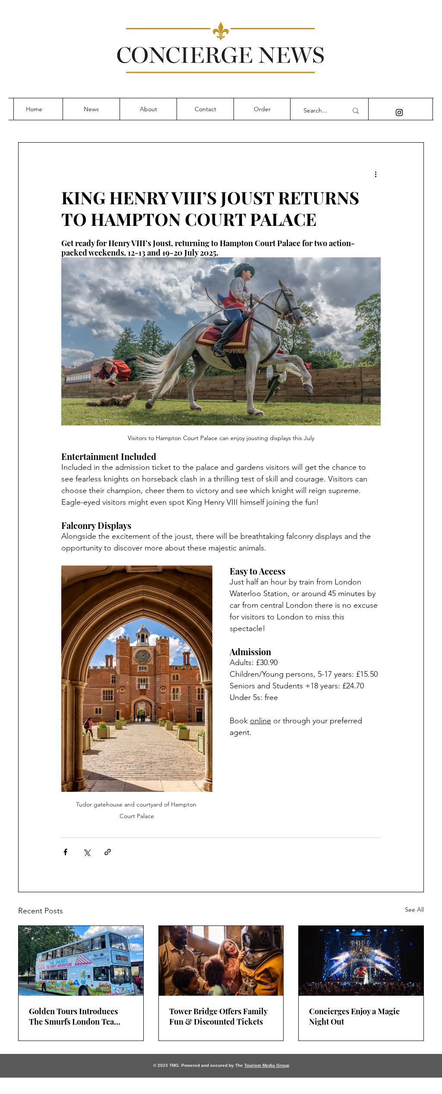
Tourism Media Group (266, 1065)
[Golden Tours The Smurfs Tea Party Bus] (81, 961)
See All (414, 909)
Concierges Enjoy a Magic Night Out (354, 1016)
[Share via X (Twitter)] (86, 852)
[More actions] (375, 174)
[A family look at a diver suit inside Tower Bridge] (221, 961)
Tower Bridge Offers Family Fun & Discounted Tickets (218, 1016)
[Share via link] (108, 852)
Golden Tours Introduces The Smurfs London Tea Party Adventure (73, 1016)
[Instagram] (399, 112)
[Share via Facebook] (65, 852)
